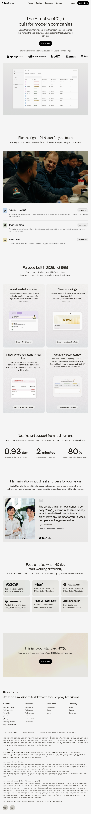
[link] (23, 342)
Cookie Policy (71, 732)
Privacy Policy (45, 732)
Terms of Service (58, 732)
